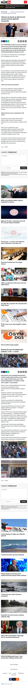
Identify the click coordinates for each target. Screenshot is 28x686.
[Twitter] (4, 41)
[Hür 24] (6, 2)
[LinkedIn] (6, 41)
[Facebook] (2, 41)
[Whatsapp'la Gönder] (8, 41)
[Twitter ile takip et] (14, 679)
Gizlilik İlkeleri (21, 673)
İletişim (14, 673)
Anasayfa (5, 11)
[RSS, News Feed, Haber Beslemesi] (17, 679)
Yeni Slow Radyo (14, 664)
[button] (21, 41)
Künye (10, 673)
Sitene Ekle (13, 675)
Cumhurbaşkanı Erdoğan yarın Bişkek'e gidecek (15, 6)
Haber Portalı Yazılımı (8, 684)
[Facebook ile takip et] (10, 679)
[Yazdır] (19, 41)
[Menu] (25, 2)
